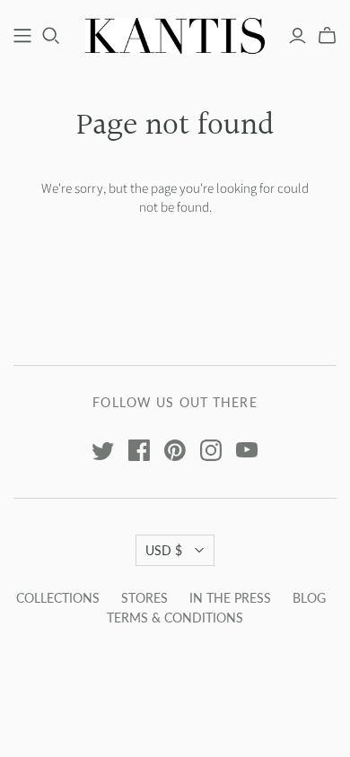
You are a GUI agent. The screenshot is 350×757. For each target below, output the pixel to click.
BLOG (309, 597)
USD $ (163, 550)
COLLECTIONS (58, 597)
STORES (144, 597)
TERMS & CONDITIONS (175, 617)
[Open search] (51, 36)
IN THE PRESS (230, 597)
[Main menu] (22, 36)
